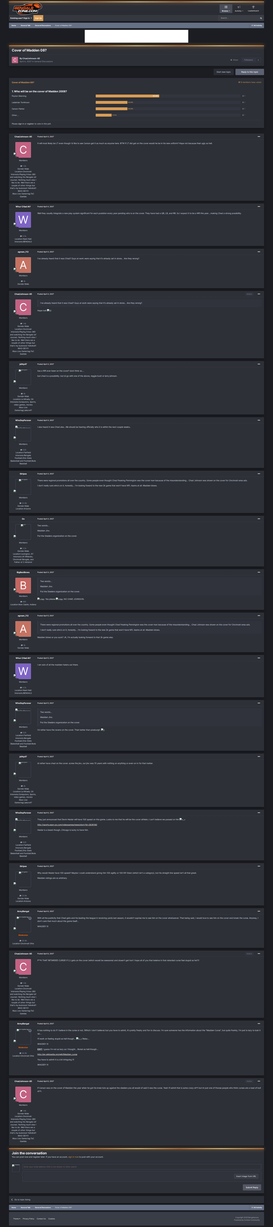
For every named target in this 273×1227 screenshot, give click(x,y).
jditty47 (23, 364)
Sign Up (38, 18)
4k (24, 393)
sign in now (73, 1157)
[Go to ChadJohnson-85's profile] (15, 60)
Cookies (51, 1219)
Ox (23, 519)
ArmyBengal (23, 911)
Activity (238, 11)
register (30, 124)
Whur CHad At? (23, 206)
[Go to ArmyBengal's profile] (23, 924)
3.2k (24, 548)
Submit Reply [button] (252, 1187)
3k (24, 281)
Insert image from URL (246, 1176)
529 (24, 450)
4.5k (24, 236)
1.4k (24, 166)
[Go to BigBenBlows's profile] (23, 585)
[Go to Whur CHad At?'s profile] (23, 220)
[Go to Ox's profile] (23, 532)
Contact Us (41, 1219)
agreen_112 (23, 252)
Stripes (23, 474)
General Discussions (43, 61)
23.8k (24, 503)
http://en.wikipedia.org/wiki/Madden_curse (57, 1054)
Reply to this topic (249, 72)
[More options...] (259, 136)
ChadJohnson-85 (31, 58)
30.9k (24, 940)
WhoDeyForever (23, 420)
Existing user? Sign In (20, 18)
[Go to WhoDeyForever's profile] (23, 433)
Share (235, 60)
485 (24, 601)
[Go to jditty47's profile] (23, 377)
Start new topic (224, 72)
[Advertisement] (136, 36)
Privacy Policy (28, 1219)
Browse (225, 11)
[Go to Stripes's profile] (23, 487)
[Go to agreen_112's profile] (23, 265)
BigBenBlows (23, 572)
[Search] (261, 18)
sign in (21, 124)
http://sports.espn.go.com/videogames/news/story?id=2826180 (67, 824)
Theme (16, 1219)
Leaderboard (253, 11)
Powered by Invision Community (247, 1220)
